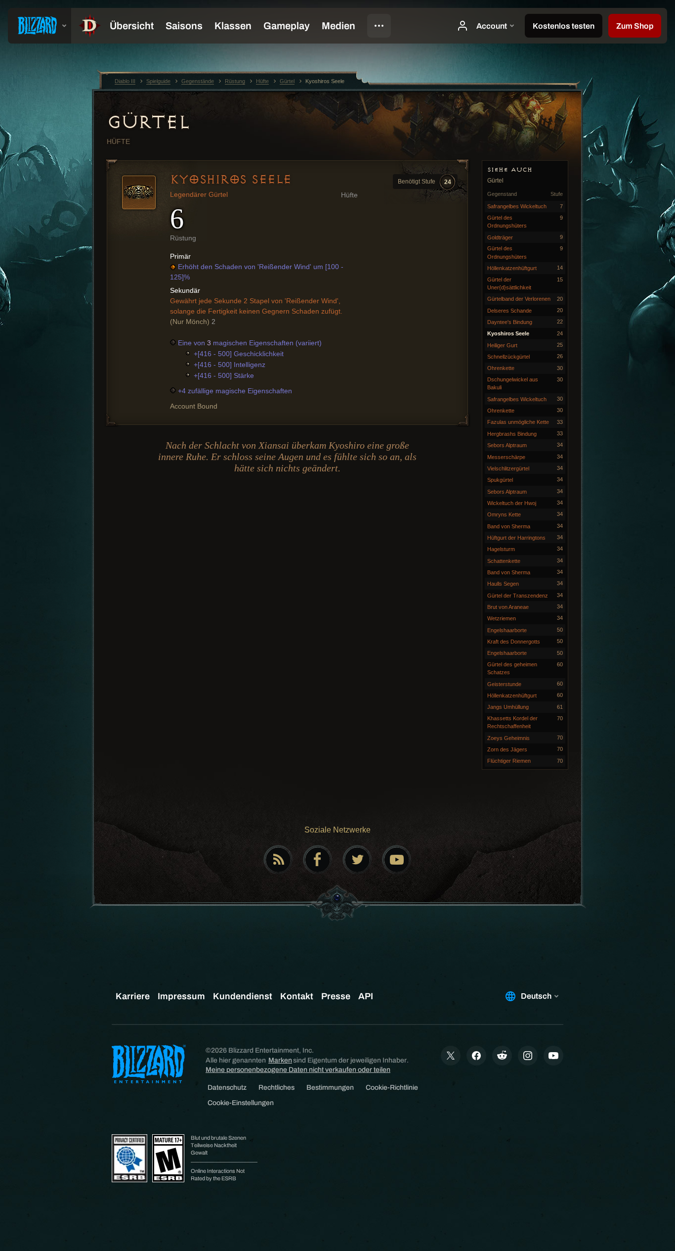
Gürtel (148, 122)
